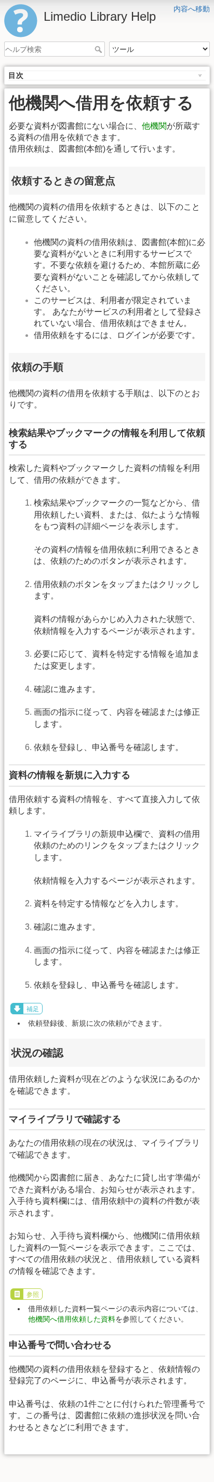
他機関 (154, 125)
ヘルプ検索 (99, 49)
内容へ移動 (191, 9)
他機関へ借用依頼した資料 (71, 1319)
